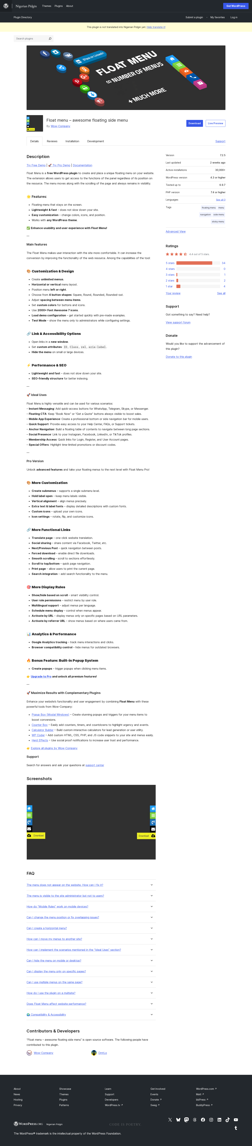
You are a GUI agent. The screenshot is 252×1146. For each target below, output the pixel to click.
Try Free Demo (36, 165)
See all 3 (220, 199)
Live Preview (215, 123)
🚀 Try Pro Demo (59, 165)
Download (195, 123)
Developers (111, 1099)
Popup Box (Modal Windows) (50, 714)
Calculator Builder (42, 730)
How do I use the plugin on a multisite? (51, 993)
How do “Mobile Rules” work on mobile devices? (57, 906)
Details (34, 141)
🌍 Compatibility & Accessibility (46, 1014)
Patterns (64, 1105)
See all (221, 293)
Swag (155, 1105)
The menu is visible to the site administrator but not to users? (65, 895)
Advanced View (176, 231)
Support (220, 141)
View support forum (178, 322)
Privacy (18, 1105)
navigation (205, 214)
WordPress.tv (114, 1105)
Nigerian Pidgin (54, 1124)
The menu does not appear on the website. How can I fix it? (65, 885)
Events (154, 1094)
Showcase (65, 1088)
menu (221, 207)
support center (95, 765)
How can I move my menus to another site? (54, 939)
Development (95, 141)
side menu (218, 214)
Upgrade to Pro (41, 676)
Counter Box (40, 725)
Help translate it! (156, 27)
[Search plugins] (50, 38)
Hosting (18, 1099)
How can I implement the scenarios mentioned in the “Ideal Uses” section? (74, 949)
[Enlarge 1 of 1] (151, 789)
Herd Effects (40, 740)
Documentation (82, 165)
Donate (156, 1099)
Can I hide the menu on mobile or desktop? (54, 960)
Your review (173, 293)
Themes (64, 1094)
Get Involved (158, 1088)
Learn (108, 1088)
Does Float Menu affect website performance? (56, 1003)
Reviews (52, 141)
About (17, 1088)
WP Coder (38, 735)
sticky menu (218, 221)
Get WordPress (235, 5)
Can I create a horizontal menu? (47, 928)
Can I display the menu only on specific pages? (56, 971)
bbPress (202, 1099)
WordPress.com (206, 1088)
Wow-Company (60, 126)
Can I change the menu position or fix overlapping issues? (63, 917)
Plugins (63, 1099)
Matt (200, 1094)
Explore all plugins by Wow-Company (54, 748)
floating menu (209, 207)
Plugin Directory (23, 17)
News (17, 1094)
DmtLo (102, 1053)
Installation (72, 141)
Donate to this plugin (179, 356)
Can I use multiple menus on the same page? (54, 982)
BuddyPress (204, 1105)
